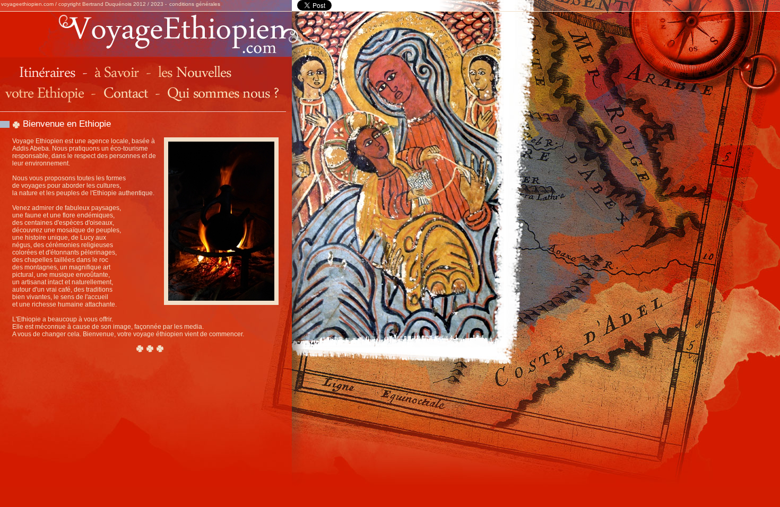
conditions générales (194, 4)
